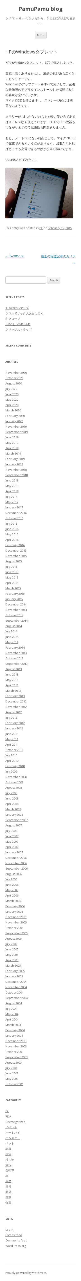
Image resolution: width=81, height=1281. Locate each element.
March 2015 (13, 588)
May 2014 (11, 642)
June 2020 (11, 394)
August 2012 (13, 712)
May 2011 (11, 739)
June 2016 (11, 529)
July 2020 (11, 389)
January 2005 (14, 976)
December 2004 (16, 982)
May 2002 (11, 1079)
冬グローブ (12, 319)
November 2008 (16, 777)
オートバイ (12, 1133)
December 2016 (16, 513)
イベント (11, 1127)
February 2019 (15, 459)
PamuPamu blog (41, 8)
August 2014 (13, 626)
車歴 (8, 1181)
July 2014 (11, 631)
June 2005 (11, 949)
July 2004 (11, 1009)
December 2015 (16, 550)
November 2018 (16, 470)
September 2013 (16, 664)
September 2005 (16, 933)
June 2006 (11, 885)
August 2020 (13, 383)
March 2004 (13, 1025)
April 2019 (11, 448)
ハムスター (12, 1138)
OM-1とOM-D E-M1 (17, 324)
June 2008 (11, 798)
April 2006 (11, 895)
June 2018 (11, 480)
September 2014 (16, 620)
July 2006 (11, 879)
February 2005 (15, 971)
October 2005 (14, 928)
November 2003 (16, 1046)
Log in (9, 1230)
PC (41, 228)
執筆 (8, 1154)
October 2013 (14, 658)
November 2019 (16, 426)
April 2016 (11, 540)
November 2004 (16, 987)
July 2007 (11, 831)
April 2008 (11, 804)
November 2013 (16, 653)
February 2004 (15, 1030)
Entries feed (13, 1235)
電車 (8, 1197)
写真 (8, 1149)
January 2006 (14, 912)
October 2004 (14, 992)
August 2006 (13, 874)
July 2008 (11, 793)
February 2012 (15, 723)
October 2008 (14, 782)
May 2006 (11, 890)
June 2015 (11, 572)
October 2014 (14, 615)
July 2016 (11, 523)
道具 (8, 1186)
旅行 (8, 1165)
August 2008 (13, 788)
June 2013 (11, 674)
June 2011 (11, 734)
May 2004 (11, 1014)
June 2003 (11, 1073)
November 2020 (16, 373)
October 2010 (14, 750)
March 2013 (13, 691)
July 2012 (11, 718)
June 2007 (11, 836)
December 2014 (16, 604)
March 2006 (13, 901)
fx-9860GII (15, 256)
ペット (9, 1143)
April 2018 (11, 491)
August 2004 (13, 1003)
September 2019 (16, 432)
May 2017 (11, 502)
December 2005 (16, 917)
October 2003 (14, 1052)
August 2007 (13, 825)
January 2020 (14, 421)
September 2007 (16, 820)
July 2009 (11, 771)
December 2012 (16, 701)
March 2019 (13, 453)
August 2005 (13, 938)
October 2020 (14, 378)
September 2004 (16, 998)
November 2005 (16, 922)
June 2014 (11, 637)
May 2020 (11, 400)
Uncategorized (15, 1122)
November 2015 (16, 556)
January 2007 (14, 852)
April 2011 (11, 744)
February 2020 (15, 416)
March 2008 (13, 809)
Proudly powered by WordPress (25, 1273)
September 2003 (16, 1057)
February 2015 (15, 594)
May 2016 (11, 534)
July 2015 (11, 567)
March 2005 (13, 965)
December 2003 (16, 1041)
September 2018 (16, 475)
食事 (8, 1203)
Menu (40, 35)
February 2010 (15, 766)
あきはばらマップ (17, 308)
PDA (8, 1116)
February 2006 (15, 906)
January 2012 (14, 728)
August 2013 (13, 669)
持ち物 (9, 1159)
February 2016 (15, 545)
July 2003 (11, 1068)
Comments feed (16, 1240)
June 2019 (11, 437)
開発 (8, 1192)
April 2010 (11, 761)
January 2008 (14, 815)
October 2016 (14, 518)
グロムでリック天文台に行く (24, 313)
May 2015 (11, 577)
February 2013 (15, 696)
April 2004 (11, 1019)
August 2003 (13, 1062)
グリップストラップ (18, 329)
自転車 (9, 1170)
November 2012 (16, 707)
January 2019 (14, 464)
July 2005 (11, 944)
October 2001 (14, 1084)
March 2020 (13, 410)
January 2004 (14, 1036)
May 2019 (11, 443)
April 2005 (11, 960)
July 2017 (11, 497)
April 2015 (11, 583)
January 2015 (14, 599)
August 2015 (13, 561)
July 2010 (11, 755)
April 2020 (11, 405)
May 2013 (11, 680)
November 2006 (16, 863)
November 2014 (16, 610)
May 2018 (11, 486)
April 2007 (11, 847)
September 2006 (16, 868)
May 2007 (11, 841)
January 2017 (14, 507)
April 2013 (11, 685)
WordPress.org (15, 1246)
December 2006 (16, 858)
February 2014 (15, 647)
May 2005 (11, 955)
